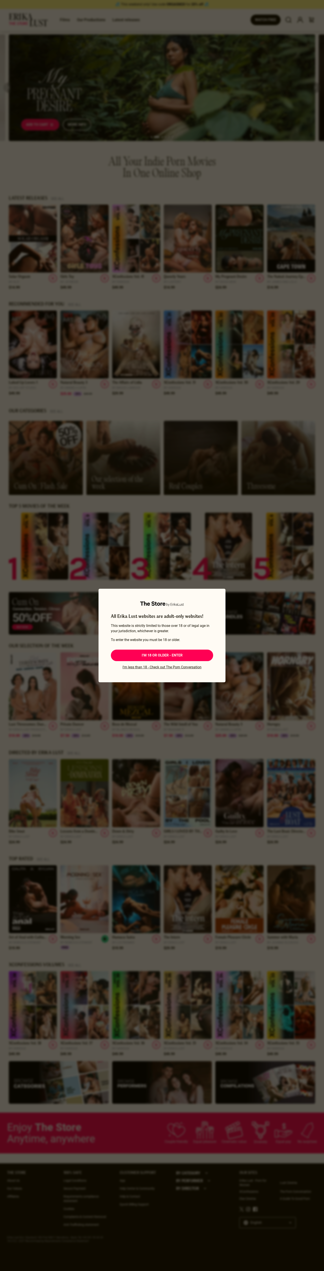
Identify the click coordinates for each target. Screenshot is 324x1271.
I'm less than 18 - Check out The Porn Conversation (162, 667)
